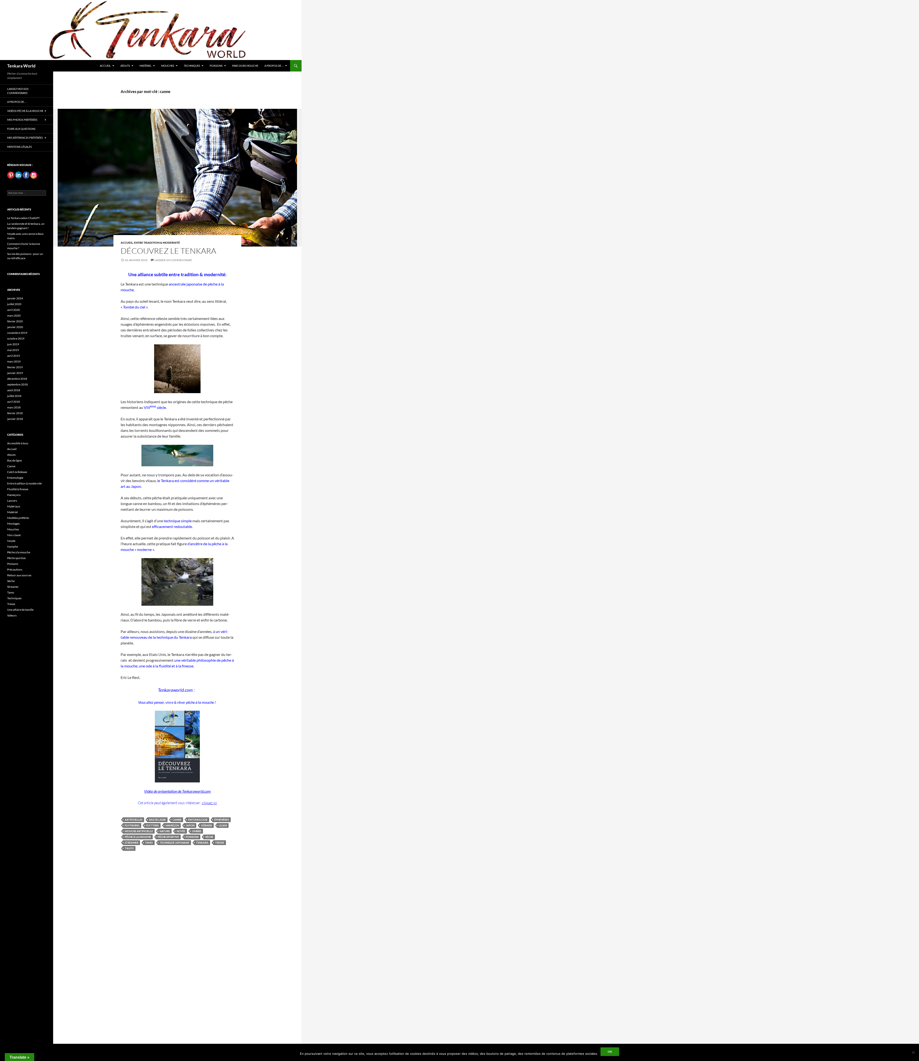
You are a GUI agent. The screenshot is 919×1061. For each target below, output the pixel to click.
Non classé (14, 535)
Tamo (10, 592)
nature (165, 831)
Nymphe (12, 546)
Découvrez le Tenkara (168, 251)
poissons (192, 836)
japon (190, 825)
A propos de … (274, 65)
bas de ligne (157, 819)
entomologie (197, 819)
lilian (223, 825)
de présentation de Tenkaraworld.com (182, 791)
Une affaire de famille (20, 609)
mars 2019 (14, 361)
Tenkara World (21, 65)
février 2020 (15, 321)
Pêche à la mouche (18, 552)
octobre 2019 (15, 338)
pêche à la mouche (138, 836)
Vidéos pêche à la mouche (25, 110)
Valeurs (12, 615)
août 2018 (13, 390)
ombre (196, 831)
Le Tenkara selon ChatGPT (23, 218)
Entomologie (15, 477)
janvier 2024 (15, 298)
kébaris (206, 825)
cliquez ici (209, 802)
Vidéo (149, 791)
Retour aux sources (19, 575)
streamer (131, 842)
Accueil (105, 65)
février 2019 (15, 367)
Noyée (11, 541)
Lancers (12, 500)
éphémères (221, 819)
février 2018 (15, 413)
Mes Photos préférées (22, 119)
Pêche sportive (16, 558)
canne (177, 819)
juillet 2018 (14, 396)
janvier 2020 (15, 327)
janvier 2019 (15, 373)
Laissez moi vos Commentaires (17, 90)
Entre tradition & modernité (157, 242)
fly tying (152, 825)
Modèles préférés (18, 518)
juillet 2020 (14, 304)
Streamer (13, 586)
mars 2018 (14, 407)
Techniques (192, 65)
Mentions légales (19, 146)
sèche (209, 836)
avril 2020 (13, 310)
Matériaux (13, 506)
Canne (11, 466)
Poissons (216, 65)
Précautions (14, 569)
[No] (913, 1052)
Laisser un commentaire (173, 260)
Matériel (145, 65)
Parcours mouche (245, 65)
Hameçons (14, 495)
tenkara (202, 842)
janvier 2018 (15, 419)
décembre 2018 (17, 378)
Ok (610, 1051)
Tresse (11, 604)
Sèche (11, 581)
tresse (219, 842)
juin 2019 (13, 344)
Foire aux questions (21, 128)
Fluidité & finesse (17, 489)
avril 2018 (13, 401)
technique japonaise (174, 842)
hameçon (172, 825)
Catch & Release (17, 472)
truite (129, 848)
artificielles (133, 819)
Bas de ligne (14, 460)
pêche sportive (168, 836)
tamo (149, 842)
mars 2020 (14, 315)
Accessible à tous (17, 443)
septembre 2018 (17, 384)
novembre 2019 (17, 333)
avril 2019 (13, 355)
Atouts (125, 65)
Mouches (167, 65)
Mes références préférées (25, 137)
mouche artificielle (139, 831)
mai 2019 (13, 350)
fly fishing (132, 825)
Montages (13, 523)
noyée (181, 831)
